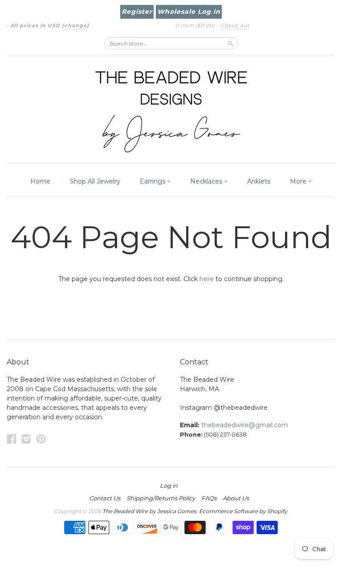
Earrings (153, 181)
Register (137, 12)
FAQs (208, 498)
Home (40, 181)
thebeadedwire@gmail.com (244, 425)
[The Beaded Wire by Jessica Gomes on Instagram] (26, 439)
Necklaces (207, 181)
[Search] (230, 43)
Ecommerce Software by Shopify (243, 511)
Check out (234, 25)
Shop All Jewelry (95, 181)
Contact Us (104, 498)
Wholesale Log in (188, 12)
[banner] (171, 109)
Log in (169, 485)
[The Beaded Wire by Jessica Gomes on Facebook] (11, 439)
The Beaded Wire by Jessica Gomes (149, 511)
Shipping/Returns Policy (160, 498)
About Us (236, 498)
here (207, 279)
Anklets (258, 181)
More (299, 181)
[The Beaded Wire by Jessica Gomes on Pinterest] (41, 439)
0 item (195, 25)
